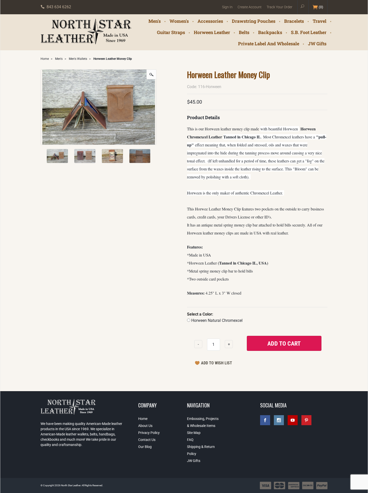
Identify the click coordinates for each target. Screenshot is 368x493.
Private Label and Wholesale (268, 43)
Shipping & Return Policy (201, 450)
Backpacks (270, 32)
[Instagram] (279, 420)
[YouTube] (293, 420)
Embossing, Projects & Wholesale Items (203, 422)
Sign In (227, 7)
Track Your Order (279, 7)
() (321, 7)
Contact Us (146, 440)
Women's (179, 21)
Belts (244, 32)
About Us (145, 426)
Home (45, 59)
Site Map (194, 433)
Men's (154, 21)
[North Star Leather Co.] (86, 32)
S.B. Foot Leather (308, 32)
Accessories (210, 21)
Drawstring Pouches (253, 21)
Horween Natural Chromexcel (216, 320)
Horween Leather (212, 32)
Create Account (250, 7)
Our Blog (145, 447)
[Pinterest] (306, 420)
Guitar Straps (171, 32)
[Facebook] (265, 420)
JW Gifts (317, 43)
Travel (319, 21)
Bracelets (294, 21)
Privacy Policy (149, 433)
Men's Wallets (78, 59)
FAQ (190, 440)
